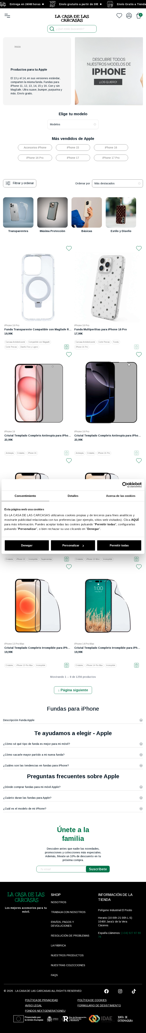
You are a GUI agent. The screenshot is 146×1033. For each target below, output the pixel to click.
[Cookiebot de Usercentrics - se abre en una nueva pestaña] (125, 485)
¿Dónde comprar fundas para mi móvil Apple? (31, 786)
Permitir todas (119, 545)
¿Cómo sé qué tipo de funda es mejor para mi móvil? (36, 743)
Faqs (54, 975)
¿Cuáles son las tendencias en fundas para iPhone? (36, 765)
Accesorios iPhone (35, 147)
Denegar (27, 545)
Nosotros (58, 902)
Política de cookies (92, 1000)
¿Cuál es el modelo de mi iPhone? (24, 808)
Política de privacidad (41, 1000)
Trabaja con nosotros (68, 912)
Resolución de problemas (70, 935)
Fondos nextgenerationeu (45, 1010)
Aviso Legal (33, 1005)
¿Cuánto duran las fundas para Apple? (27, 797)
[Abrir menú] (7, 15)
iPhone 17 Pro (111, 157)
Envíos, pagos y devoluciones (62, 923)
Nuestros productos (67, 955)
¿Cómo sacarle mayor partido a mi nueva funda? (33, 754)
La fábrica (58, 945)
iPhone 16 (111, 147)
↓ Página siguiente (73, 690)
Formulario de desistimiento (99, 1005)
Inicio (17, 46)
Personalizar (70, 545)
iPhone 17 (73, 157)
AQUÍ (135, 519)
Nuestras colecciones (68, 965)
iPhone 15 (73, 147)
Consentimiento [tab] (25, 495)
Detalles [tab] (73, 495)
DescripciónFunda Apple (18, 720)
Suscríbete (98, 869)
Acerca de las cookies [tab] (120, 495)
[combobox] (73, 124)
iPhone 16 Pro (35, 157)
